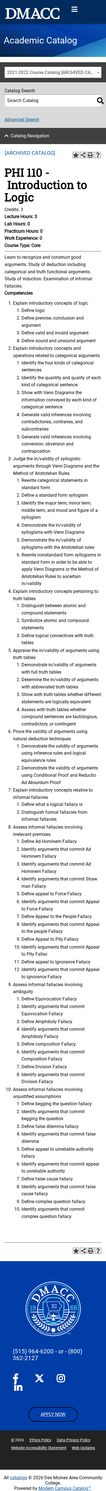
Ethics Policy (40, 1440)
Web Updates (83, 1448)
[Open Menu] (74, 9)
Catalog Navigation (30, 135)
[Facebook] (17, 1379)
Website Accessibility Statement (38, 1448)
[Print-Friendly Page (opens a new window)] (90, 155)
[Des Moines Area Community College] (32, 13)
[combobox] (53, 72)
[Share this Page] (83, 155)
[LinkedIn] (18, 1388)
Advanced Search (22, 119)
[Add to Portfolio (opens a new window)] (76, 155)
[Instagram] (61, 1379)
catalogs (18, 1477)
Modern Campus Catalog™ (64, 1488)
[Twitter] (39, 1378)
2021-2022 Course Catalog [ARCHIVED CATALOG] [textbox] (54, 72)
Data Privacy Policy (73, 1440)
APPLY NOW (53, 1414)
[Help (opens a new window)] (98, 155)
